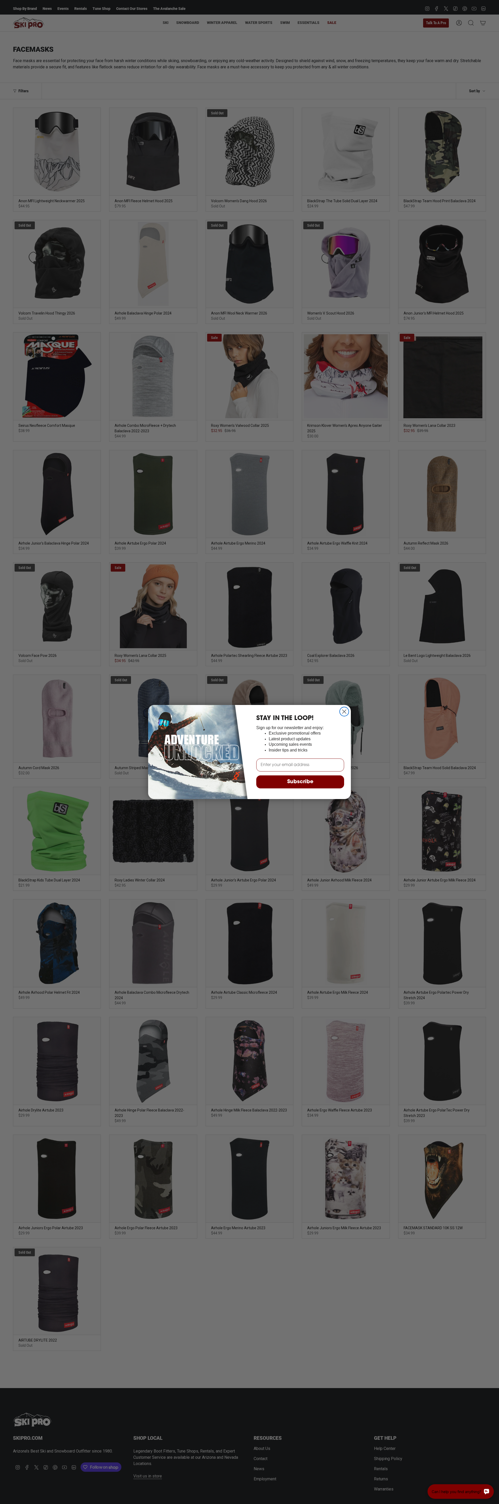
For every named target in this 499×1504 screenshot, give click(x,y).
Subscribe (300, 781)
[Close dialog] (344, 711)
